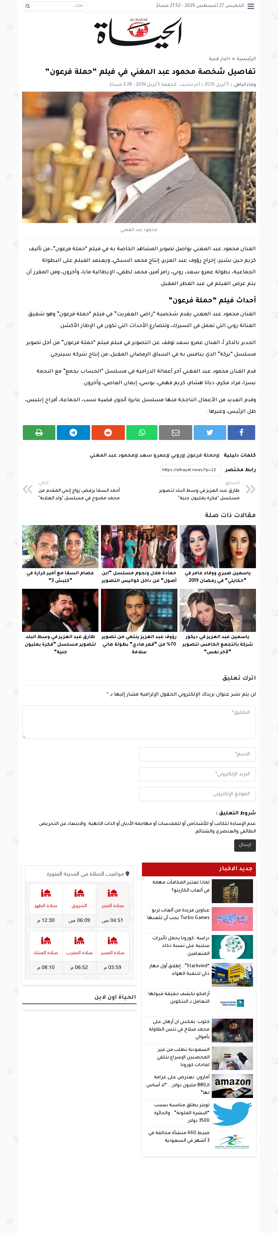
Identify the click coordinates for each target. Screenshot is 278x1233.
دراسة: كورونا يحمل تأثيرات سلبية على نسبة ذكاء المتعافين (181, 946)
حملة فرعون (201, 455)
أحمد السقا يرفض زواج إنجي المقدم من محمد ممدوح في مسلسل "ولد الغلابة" (79, 491)
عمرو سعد (152, 455)
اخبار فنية (219, 59)
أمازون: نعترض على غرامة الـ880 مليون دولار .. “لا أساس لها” (178, 1085)
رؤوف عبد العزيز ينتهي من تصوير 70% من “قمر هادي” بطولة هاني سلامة (139, 645)
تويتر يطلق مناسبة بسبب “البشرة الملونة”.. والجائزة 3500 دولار (182, 1113)
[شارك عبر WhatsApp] (142, 432)
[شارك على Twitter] (209, 432)
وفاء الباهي (245, 85)
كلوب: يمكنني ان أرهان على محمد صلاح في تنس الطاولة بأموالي (179, 1030)
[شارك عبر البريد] (175, 432)
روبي (176, 455)
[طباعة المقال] (39, 432)
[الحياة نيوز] (139, 33)
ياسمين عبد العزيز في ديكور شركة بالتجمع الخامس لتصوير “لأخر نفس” (217, 645)
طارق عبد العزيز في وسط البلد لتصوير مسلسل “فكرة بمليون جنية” (60, 645)
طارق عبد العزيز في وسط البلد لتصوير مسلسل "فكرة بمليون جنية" (199, 491)
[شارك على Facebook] (241, 432)
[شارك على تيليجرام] (73, 432)
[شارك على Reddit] (108, 432)
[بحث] (28, 6)
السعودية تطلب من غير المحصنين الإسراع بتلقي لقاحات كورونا (183, 1058)
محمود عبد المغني (112, 455)
